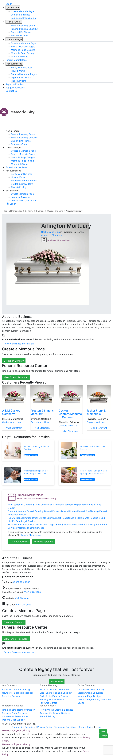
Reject (103, 731)
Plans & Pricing (18, 80)
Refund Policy (86, 727)
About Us (7, 689)
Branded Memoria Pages (24, 74)
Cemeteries (46, 504)
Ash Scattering (15, 504)
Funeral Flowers (52, 511)
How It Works (18, 70)
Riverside (40, 211)
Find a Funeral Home (12, 709)
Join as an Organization (23, 18)
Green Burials (39, 517)
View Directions (32, 591)
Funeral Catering (35, 511)
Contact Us (11, 90)
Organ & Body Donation (61, 524)
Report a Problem (15, 84)
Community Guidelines (23, 727)
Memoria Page (14, 39)
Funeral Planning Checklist (24, 28)
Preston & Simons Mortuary (42, 412)
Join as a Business (20, 14)
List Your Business (19, 541)
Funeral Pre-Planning (88, 511)
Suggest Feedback (15, 87)
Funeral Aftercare (17, 511)
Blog (27, 689)
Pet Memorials (81, 524)
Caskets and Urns (55, 211)
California (29, 211)
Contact (45, 235)
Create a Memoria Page (23, 43)
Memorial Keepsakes (18, 524)
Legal (98, 727)
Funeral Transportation (19, 517)
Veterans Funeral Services (30, 527)
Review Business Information (19, 343)
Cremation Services (63, 504)
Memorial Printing (39, 524)
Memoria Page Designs (23, 49)
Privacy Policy (44, 727)
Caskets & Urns (32, 504)
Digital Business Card (22, 77)
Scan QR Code (23, 604)
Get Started (13, 7)
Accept (103, 735)
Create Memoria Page (22, 11)
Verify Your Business (21, 67)
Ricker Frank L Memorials (96, 412)
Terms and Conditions (65, 727)
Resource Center (19, 35)
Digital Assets (81, 504)
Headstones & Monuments (75, 517)
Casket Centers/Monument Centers (70, 414)
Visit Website (22, 598)
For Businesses (14, 63)
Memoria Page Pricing (22, 53)
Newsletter (7, 692)
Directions (57, 235)
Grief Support (54, 517)
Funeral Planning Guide (23, 25)
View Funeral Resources (16, 377)
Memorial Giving (19, 56)
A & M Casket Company (11, 412)
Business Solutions (43, 541)
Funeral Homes (69, 511)
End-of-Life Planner (21, 32)
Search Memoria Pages (23, 46)
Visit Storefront (14, 427)
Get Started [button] (56, 681)
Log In (9, 3)
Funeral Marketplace (16, 60)
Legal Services (28, 521)
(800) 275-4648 (21, 582)
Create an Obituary (14, 360)
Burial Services (19, 713)
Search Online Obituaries (90, 692)
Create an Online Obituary (90, 689)
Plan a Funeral (14, 21)
